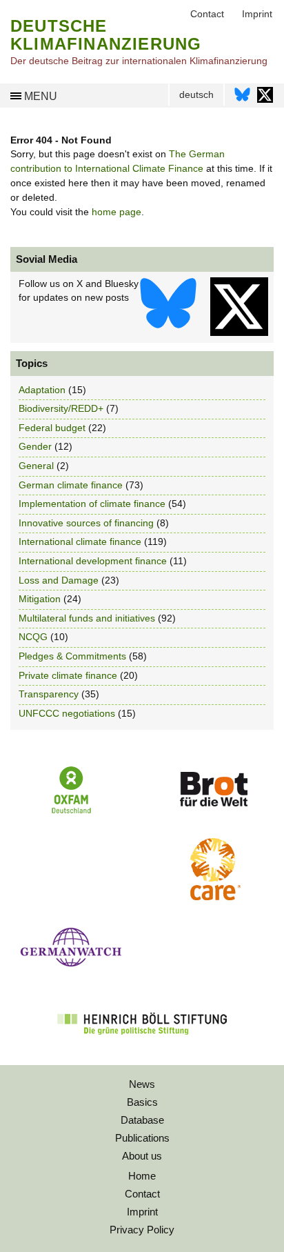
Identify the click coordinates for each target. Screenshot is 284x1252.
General (36, 465)
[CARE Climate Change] (213, 896)
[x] (239, 306)
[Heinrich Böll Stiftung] (142, 1043)
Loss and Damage (59, 580)
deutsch (196, 94)
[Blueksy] (168, 306)
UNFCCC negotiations (67, 713)
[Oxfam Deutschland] (71, 811)
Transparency (49, 693)
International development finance (93, 560)
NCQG (33, 636)
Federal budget (52, 427)
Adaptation (42, 389)
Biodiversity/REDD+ (61, 408)
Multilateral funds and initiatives (87, 618)
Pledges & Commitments (72, 656)
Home (142, 1176)
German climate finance (71, 484)
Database (142, 1120)
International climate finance (80, 541)
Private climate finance (68, 675)
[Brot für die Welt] (213, 811)
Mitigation (40, 598)
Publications (142, 1138)
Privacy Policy (142, 1229)
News (142, 1084)
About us (142, 1156)
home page (116, 211)
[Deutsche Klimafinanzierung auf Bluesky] (242, 98)
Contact (142, 1194)
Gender (35, 446)
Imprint (142, 1212)
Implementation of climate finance (92, 503)
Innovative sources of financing (86, 522)
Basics (142, 1102)
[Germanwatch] (71, 970)
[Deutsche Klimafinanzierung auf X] (265, 98)
